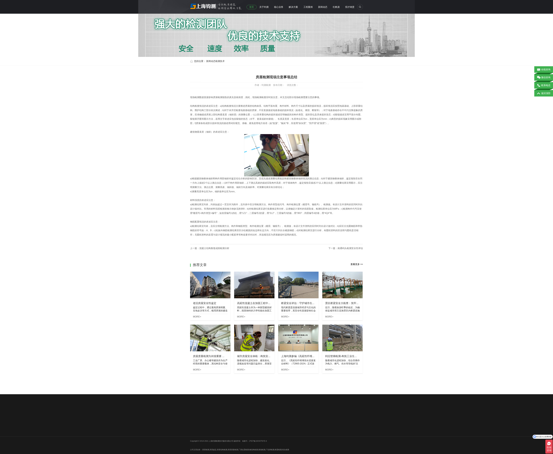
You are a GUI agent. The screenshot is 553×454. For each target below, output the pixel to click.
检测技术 (220, 61)
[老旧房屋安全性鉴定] (210, 285)
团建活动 (193, 432)
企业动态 (257, 421)
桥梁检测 (215, 425)
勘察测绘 (215, 443)
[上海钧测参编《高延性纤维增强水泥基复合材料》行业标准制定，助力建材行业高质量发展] (298, 338)
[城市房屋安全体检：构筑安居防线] (254, 338)
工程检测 (236, 425)
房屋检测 (215, 421)
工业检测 (215, 440)
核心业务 (278, 7)
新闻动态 (322, 7)
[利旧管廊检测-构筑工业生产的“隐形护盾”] (342, 338)
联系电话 (545, 85)
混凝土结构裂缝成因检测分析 (214, 248)
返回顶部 (545, 93)
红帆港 (336, 7)
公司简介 (193, 421)
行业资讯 (257, 425)
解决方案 (293, 7)
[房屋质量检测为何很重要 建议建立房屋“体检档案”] (210, 338)
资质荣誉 (193, 428)
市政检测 (215, 428)
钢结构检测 (216, 432)
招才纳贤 (349, 7)
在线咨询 (545, 69)
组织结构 (193, 425)
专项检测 (236, 432)
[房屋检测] (216, 5)
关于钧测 (264, 7)
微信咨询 (545, 77)
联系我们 (193, 436)
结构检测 (236, 428)
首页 (251, 7)
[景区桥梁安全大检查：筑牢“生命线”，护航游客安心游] (342, 285)
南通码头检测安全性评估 (350, 248)
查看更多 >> (357, 264)
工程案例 (308, 7)
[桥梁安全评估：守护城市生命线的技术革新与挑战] (298, 285)
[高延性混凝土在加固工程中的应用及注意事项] (254, 285)
